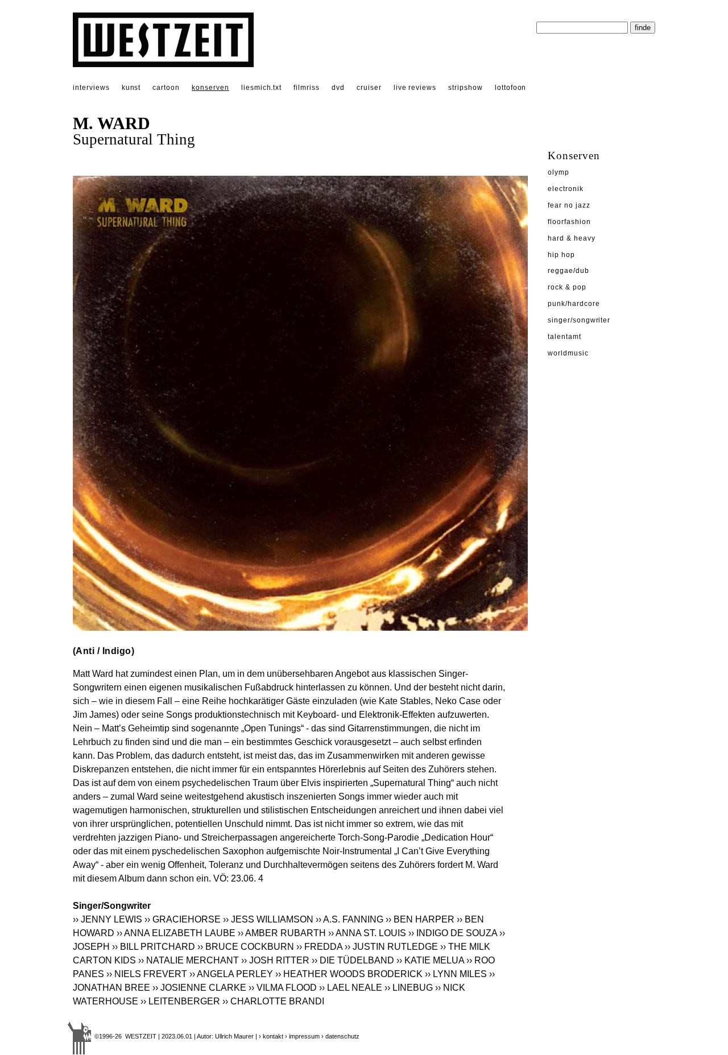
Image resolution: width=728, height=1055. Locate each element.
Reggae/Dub (568, 270)
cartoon (166, 88)
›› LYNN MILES (456, 974)
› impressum (302, 1036)
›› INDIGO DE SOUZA (452, 933)
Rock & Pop (567, 287)
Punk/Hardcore (573, 303)
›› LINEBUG (408, 987)
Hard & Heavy (571, 238)
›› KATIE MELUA (430, 960)
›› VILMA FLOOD (283, 987)
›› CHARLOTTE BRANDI (273, 1001)
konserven (210, 88)
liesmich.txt (261, 88)
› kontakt (271, 1036)
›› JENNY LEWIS (107, 919)
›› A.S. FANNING (349, 919)
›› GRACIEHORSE (182, 919)
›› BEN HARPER (420, 919)
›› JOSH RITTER (275, 960)
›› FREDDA (319, 946)
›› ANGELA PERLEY (231, 974)
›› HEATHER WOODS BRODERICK (349, 974)
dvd (338, 88)
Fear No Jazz (569, 205)
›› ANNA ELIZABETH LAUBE (176, 933)
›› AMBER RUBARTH (282, 933)
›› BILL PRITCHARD (153, 946)
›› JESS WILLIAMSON (268, 919)
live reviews (415, 88)
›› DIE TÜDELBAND (353, 960)
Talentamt (564, 336)
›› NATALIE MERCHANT (188, 960)
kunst (131, 88)
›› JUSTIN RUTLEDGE (391, 946)
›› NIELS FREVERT (146, 974)
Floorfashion (569, 221)
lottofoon (511, 88)
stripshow (465, 88)
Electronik (566, 188)
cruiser (369, 88)
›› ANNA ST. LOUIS (367, 933)
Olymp (558, 172)
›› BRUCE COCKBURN (245, 946)
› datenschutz (340, 1036)
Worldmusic (568, 353)
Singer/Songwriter (579, 320)
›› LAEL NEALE (350, 987)
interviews (91, 88)
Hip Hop (561, 254)
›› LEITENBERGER (180, 1001)
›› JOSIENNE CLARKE (199, 987)
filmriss (306, 88)
